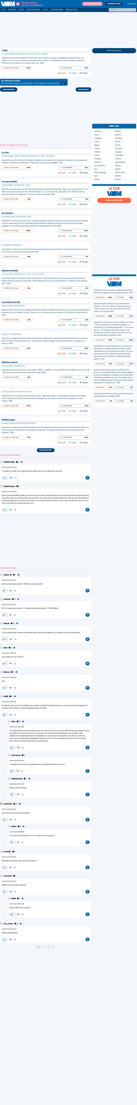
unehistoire (8, 804)
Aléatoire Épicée (33, 10)
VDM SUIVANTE (83, 89)
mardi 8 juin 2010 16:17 (9, 857)
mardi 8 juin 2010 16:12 (9, 580)
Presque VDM (71, 10)
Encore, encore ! (45, 450)
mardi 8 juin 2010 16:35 (16, 727)
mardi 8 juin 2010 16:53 (16, 784)
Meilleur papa (8, 420)
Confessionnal (56, 10)
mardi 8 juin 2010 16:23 (9, 492)
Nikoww (6, 672)
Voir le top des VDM (114, 200)
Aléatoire (12, 10)
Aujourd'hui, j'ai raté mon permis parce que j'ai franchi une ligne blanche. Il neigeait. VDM (114, 395)
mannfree (7, 599)
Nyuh (5, 648)
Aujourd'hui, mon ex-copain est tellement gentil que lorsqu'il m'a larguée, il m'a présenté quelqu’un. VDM (113, 291)
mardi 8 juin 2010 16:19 (9, 881)
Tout (3, 10)
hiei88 (5, 696)
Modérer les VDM (114, 4)
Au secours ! (7, 213)
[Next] (52, 947)
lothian (14, 826)
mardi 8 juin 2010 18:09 (16, 832)
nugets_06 (7, 575)
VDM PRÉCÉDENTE (9, 89)
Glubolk (6, 623)
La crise (5, 153)
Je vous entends (9, 182)
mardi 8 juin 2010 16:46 (9, 467)
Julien (13, 722)
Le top (45, 10)
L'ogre (5, 50)
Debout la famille (10, 271)
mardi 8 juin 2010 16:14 (9, 629)
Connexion (132, 4)
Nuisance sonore (10, 362)
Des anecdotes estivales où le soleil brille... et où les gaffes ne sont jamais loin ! (33, 82)
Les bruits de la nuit (11, 302)
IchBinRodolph (9, 462)
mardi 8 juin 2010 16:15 (9, 702)
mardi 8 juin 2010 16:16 (9, 809)
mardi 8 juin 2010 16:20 (16, 904)
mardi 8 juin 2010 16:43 (16, 761)
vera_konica (8, 924)
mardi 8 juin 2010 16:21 (9, 929)
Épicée (21, 10)
